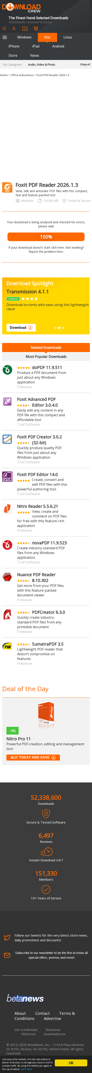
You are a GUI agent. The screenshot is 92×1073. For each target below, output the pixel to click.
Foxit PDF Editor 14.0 (37, 474)
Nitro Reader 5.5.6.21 (37, 506)
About (20, 1013)
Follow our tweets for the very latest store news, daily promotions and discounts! (51, 937)
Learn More (26, 1069)
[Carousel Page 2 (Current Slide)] (59, 328)
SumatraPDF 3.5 (48, 644)
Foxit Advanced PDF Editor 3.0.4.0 (37, 402)
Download (18, 327)
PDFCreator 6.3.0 (48, 612)
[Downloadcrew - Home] (21, 8)
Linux (68, 37)
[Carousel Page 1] (55, 328)
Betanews (53, 1029)
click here (57, 247)
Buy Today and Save (30, 757)
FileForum (28, 1034)
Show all (85, 64)
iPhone (14, 46)
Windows (24, 37)
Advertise (52, 1018)
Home (4, 75)
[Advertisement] (46, 129)
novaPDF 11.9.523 (49, 543)
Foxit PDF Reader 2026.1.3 (53, 75)
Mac (47, 37)
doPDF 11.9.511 (47, 367)
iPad (35, 46)
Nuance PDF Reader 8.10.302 (36, 577)
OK (71, 1063)
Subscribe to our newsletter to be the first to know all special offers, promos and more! (51, 955)
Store (13, 55)
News (34, 55)
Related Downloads (46, 347)
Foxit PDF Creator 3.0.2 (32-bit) (39, 439)
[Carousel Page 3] (63, 328)
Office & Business (22, 75)
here (60, 251)
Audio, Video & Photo (41, 64)
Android (58, 46)
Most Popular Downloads (46, 356)
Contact (42, 1013)
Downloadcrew (54, 1034)
